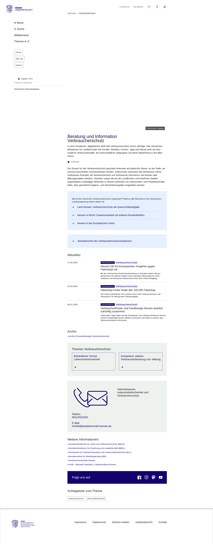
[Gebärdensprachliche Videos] (157, 6)
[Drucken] (100, 161)
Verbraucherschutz (75, 498)
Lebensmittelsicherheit (96, 498)
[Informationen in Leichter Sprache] (149, 6)
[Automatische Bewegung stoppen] (15, 78)
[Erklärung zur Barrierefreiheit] (165, 6)
